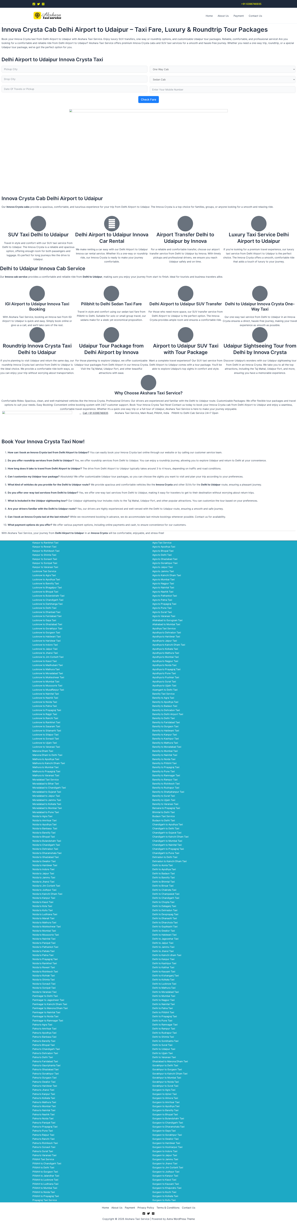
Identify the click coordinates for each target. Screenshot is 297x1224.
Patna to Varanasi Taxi (44, 1155)
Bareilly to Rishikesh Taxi (166, 783)
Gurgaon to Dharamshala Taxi (168, 1126)
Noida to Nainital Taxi (44, 938)
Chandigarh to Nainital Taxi (167, 844)
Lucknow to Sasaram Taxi (46, 726)
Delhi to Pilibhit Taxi (163, 1012)
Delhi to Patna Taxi (162, 1008)
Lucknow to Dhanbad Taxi (46, 612)
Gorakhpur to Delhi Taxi (165, 1065)
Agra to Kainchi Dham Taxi (166, 575)
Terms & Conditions (168, 1207)
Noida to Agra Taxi (42, 816)
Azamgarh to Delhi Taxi (165, 689)
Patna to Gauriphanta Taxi (46, 1065)
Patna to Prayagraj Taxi (45, 1126)
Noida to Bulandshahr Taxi (46, 840)
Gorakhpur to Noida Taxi (165, 1081)
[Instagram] (43, 4)
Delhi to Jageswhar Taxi (165, 938)
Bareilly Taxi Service (163, 693)
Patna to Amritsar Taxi (44, 1028)
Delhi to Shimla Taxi (163, 1036)
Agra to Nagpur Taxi (163, 583)
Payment (239, 15)
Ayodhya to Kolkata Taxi (165, 648)
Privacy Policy (146, 1207)
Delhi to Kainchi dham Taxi (166, 955)
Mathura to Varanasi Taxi (45, 775)
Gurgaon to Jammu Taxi (165, 1159)
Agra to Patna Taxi (162, 599)
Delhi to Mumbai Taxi (163, 995)
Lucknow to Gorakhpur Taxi (47, 628)
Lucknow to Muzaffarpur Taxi (48, 689)
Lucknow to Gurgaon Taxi (46, 632)
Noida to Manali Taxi (43, 918)
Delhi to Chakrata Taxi (164, 889)
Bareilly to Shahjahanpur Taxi (168, 791)
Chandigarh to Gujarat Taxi (166, 832)
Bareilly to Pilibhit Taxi (164, 763)
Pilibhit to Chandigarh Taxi (46, 1163)
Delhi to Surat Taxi (162, 1045)
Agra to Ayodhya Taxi (163, 546)
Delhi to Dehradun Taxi (164, 910)
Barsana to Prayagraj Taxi (166, 808)
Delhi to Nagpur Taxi (163, 1000)
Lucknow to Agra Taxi (44, 575)
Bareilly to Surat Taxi (163, 795)
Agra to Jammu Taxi (163, 571)
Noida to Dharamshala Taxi (47, 853)
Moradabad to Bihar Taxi (45, 783)
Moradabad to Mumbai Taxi (47, 808)
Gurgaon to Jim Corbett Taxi (167, 1167)
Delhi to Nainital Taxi (163, 1004)
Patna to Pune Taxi (42, 1130)
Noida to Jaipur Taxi (43, 873)
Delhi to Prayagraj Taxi (164, 1016)
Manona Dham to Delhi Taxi (47, 755)
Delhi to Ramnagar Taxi (165, 1024)
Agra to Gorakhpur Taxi (165, 563)
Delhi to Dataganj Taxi (164, 906)
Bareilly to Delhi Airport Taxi (167, 714)
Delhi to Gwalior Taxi (163, 930)
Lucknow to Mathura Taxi (46, 669)
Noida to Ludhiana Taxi (44, 914)
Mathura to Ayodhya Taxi (45, 759)
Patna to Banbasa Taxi (44, 1036)
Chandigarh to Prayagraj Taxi (168, 848)
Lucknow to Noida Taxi (44, 701)
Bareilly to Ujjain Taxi (163, 800)
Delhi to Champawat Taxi (165, 893)
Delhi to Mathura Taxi (164, 987)
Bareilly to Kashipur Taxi (165, 738)
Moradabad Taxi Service (45, 779)
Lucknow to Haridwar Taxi (46, 640)
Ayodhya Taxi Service (164, 628)
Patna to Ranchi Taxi (43, 1138)
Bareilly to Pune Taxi (163, 771)
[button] (251, 4)
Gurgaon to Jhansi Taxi (164, 1163)
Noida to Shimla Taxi (43, 979)
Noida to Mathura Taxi (44, 922)
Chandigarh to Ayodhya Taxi (167, 824)
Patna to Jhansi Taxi (43, 1089)
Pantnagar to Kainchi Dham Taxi (49, 1004)
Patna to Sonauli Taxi (43, 1147)
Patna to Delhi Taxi (42, 1057)
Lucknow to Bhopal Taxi (45, 591)
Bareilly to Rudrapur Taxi (165, 787)
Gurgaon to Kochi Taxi (164, 1192)
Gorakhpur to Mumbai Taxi (166, 1077)
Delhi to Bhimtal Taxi (163, 881)
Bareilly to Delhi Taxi (163, 718)
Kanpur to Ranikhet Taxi (45, 542)
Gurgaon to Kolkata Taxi (165, 1196)
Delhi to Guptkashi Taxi (165, 926)
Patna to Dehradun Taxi (45, 1053)
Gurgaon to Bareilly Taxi (165, 1110)
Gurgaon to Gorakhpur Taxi (167, 1134)
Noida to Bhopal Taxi (43, 836)
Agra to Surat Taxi (162, 612)
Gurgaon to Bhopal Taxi (165, 1114)
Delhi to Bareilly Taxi (163, 877)
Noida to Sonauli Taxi (44, 983)
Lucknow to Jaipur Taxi (45, 648)
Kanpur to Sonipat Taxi (44, 563)
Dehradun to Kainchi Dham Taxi (169, 861)
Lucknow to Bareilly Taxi (45, 583)
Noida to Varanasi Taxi (44, 991)
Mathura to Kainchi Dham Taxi (48, 763)
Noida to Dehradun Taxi (45, 848)
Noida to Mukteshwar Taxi (46, 926)
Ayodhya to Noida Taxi (164, 665)
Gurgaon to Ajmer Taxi (164, 1094)
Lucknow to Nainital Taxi (45, 693)
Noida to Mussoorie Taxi (45, 934)
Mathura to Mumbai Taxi (45, 767)
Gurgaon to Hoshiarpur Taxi (167, 1147)
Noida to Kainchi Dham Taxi (47, 893)
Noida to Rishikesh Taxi (45, 971)
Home (209, 15)
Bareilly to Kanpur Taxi (164, 734)
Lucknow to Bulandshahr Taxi (48, 595)
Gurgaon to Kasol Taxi (164, 1179)
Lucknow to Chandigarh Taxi (47, 599)
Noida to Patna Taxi (43, 955)
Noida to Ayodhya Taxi (44, 824)
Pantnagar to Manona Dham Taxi (50, 1008)
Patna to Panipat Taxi (43, 1122)
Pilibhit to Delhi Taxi (43, 1167)
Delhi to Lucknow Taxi (164, 983)
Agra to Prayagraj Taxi (164, 603)
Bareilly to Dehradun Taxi (166, 710)
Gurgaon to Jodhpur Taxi (165, 1171)
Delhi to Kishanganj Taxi (165, 975)
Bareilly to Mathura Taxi (165, 742)
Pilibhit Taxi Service (43, 1159)
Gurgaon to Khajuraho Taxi (166, 1187)
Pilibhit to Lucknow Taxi (45, 1179)
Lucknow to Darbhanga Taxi (47, 603)
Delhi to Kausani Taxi (163, 971)
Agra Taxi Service (162, 542)
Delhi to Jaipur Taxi (162, 942)
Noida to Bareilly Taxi (44, 832)
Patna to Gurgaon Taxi (44, 1077)
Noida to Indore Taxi (43, 869)
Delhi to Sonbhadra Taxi (165, 1040)
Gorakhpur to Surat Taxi (165, 1085)
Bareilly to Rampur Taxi (165, 779)
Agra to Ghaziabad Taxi (164, 559)
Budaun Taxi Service (163, 816)
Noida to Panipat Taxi (44, 942)
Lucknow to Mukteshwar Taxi (48, 677)
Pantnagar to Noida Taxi (45, 1016)
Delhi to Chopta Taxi (163, 902)
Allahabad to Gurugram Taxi (167, 620)
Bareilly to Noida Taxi (163, 759)
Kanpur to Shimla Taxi (44, 554)
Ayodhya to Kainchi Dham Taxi (168, 644)
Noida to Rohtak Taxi (43, 975)
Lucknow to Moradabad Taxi (47, 673)
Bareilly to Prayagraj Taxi (165, 767)
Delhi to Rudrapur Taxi (164, 1032)
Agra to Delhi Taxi (162, 554)
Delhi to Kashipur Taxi (164, 963)
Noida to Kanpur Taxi (43, 897)
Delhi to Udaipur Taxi (163, 1049)
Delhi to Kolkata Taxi (163, 979)
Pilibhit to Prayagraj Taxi (45, 1196)
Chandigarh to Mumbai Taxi (167, 840)
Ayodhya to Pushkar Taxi (165, 677)
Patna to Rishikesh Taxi (45, 1143)
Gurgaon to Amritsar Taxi (166, 1102)
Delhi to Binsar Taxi (163, 885)
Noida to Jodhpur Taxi (44, 889)
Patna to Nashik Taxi (43, 1114)
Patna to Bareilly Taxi (43, 1040)
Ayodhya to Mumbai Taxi (165, 656)
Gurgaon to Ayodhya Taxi (166, 1106)
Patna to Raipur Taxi (43, 1134)
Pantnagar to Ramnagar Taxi (47, 1020)
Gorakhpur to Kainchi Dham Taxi (169, 1073)
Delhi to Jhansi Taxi (163, 951)
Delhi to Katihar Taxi (163, 967)
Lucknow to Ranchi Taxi (45, 718)
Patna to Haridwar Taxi (44, 1085)
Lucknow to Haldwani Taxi (46, 636)
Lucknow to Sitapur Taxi (45, 734)
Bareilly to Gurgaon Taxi (165, 726)
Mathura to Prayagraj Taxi (46, 771)
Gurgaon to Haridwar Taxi (166, 1143)
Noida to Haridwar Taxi (44, 865)
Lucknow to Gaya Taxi (44, 620)
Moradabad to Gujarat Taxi (46, 791)
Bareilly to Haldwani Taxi (165, 730)
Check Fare (148, 99)
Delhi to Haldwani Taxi (164, 934)
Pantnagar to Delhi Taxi (45, 995)
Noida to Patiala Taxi (43, 951)
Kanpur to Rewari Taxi (44, 546)
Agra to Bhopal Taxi (163, 550)
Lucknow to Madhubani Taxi (47, 665)
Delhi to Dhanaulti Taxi (164, 918)
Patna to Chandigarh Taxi (46, 1049)
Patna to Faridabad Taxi (45, 1061)
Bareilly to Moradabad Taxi (166, 746)
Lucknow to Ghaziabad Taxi (47, 624)
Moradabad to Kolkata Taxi (46, 804)
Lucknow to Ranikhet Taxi (46, 722)
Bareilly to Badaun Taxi (164, 705)
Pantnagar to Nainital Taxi (46, 1012)
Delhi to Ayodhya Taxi (164, 869)
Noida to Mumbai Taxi (44, 930)
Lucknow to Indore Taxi (45, 644)
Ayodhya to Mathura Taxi (165, 652)
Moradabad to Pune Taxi (45, 812)
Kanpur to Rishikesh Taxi (46, 550)
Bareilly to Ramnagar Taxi (166, 775)
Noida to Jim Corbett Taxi (46, 885)
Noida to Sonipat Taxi (44, 987)
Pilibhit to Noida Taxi (43, 1192)
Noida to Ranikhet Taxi (44, 963)
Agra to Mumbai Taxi (163, 579)
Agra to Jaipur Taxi (162, 567)
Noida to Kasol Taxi (42, 902)
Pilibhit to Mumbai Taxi (44, 1187)
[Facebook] (33, 4)
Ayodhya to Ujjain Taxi (164, 685)
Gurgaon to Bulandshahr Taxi (168, 1118)
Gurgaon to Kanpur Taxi (165, 1175)
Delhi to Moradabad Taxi (165, 991)
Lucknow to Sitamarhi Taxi (46, 730)
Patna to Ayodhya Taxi (44, 1032)
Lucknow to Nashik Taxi (45, 697)
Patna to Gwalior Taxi (44, 1081)
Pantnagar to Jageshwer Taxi (48, 1000)
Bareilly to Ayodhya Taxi (165, 701)
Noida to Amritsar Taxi (44, 820)
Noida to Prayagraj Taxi (45, 959)
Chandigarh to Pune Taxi (165, 853)
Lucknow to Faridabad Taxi (47, 616)
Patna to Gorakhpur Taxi (45, 1073)
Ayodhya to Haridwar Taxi (166, 636)
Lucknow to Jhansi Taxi (45, 652)
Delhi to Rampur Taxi (163, 1028)
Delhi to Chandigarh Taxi (165, 897)
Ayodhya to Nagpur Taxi (165, 661)
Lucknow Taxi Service (44, 571)
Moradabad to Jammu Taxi (46, 800)
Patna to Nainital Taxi (43, 1110)
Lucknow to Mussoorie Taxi (47, 685)
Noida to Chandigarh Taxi (46, 844)
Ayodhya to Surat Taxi (164, 681)
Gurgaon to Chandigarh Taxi (167, 1122)
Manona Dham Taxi (42, 750)
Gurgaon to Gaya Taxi (164, 1130)
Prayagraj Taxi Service (44, 1200)
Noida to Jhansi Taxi (43, 881)
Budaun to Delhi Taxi (163, 820)
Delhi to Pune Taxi (162, 1020)
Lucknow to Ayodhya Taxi (46, 579)
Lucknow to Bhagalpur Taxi (47, 587)
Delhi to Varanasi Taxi (164, 1057)
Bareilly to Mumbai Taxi (165, 750)
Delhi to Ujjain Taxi (162, 1053)
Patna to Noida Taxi (43, 1118)
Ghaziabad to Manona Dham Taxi (170, 1061)
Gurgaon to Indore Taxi (164, 1151)
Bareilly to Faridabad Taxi (166, 722)
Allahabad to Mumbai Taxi (166, 624)
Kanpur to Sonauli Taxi (44, 559)
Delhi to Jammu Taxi (163, 946)
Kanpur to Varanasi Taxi (45, 567)
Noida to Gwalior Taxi (44, 861)
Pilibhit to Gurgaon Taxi (45, 1171)
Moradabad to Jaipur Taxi (46, 795)
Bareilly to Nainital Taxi (164, 755)
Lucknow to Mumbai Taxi (45, 681)
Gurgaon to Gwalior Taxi (165, 1138)
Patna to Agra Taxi (42, 1024)
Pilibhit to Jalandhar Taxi (45, 1175)
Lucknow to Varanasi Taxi (46, 746)
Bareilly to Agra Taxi (163, 697)
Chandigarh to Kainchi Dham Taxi (170, 836)
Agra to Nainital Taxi (163, 587)
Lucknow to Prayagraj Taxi (46, 710)
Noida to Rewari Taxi (43, 967)
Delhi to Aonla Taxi (162, 865)
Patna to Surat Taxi (42, 1151)
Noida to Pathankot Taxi (45, 946)
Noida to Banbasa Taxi (44, 828)
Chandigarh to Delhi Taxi (165, 828)
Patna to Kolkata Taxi (43, 1098)
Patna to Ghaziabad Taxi (45, 1069)
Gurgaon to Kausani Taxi (165, 1183)
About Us (223, 15)
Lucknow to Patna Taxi (44, 705)
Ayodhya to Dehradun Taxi (166, 632)
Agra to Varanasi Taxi (163, 616)
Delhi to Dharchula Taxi (165, 922)
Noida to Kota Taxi (42, 906)
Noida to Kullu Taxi (42, 910)
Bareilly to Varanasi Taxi (165, 804)
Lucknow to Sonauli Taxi (45, 738)
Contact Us (255, 15)
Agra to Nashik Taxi (162, 591)
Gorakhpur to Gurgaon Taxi (167, 1069)
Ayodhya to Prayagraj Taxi (166, 669)
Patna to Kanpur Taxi (43, 1094)
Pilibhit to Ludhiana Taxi (45, 1183)
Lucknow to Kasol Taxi (44, 661)
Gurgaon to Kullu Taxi (164, 1200)
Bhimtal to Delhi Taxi (163, 812)
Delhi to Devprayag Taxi (165, 914)
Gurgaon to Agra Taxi (163, 1089)
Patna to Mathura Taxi (44, 1102)
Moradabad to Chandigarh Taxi (49, 787)
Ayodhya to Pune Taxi (164, 673)
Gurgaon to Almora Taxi (165, 1098)
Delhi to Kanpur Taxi (163, 959)
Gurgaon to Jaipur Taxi (164, 1155)
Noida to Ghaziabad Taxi (45, 857)
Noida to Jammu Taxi (43, 877)
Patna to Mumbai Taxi (44, 1106)
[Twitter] (38, 4)
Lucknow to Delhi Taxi (44, 607)
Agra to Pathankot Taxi (164, 595)
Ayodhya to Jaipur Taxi (164, 640)
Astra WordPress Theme (181, 1218)
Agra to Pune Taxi (162, 607)
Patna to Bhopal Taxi (43, 1045)
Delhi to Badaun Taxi (163, 873)
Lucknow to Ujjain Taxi (44, 742)
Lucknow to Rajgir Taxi (44, 714)
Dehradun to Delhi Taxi (164, 857)
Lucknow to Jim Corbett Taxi (48, 656)
